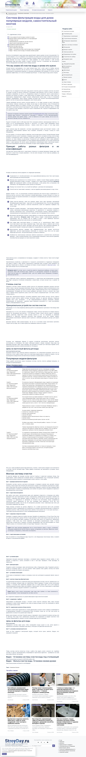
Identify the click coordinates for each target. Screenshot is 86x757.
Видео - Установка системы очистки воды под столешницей (25, 49)
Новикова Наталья (14, 667)
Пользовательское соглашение (67, 746)
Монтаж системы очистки (15, 46)
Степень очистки (14, 40)
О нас (60, 740)
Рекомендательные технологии (67, 750)
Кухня (65, 79)
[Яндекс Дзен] (54, 5)
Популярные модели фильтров (16, 44)
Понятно (4, 753)
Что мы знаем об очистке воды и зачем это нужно (22, 37)
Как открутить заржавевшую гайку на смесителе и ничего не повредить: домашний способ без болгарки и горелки (43, 721)
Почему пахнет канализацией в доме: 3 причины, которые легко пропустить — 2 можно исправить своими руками (42, 690)
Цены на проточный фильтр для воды (19, 43)
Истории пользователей (38, 10)
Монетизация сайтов (64, 747)
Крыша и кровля (68, 49)
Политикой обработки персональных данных (17, 750)
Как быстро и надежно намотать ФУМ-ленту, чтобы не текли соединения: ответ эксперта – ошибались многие (18, 721)
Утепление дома (68, 33)
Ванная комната (68, 77)
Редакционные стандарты (65, 744)
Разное (64, 61)
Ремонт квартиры (24, 10)
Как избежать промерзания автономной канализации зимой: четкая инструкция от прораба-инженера (18, 690)
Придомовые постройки (70, 54)
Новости (50, 10)
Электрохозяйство (68, 52)
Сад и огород (67, 82)
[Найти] (79, 5)
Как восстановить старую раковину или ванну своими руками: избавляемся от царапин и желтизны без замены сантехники (67, 722)
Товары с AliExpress (67, 94)
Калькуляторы (66, 89)
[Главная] (6, 13)
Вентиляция (67, 70)
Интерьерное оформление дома (69, 41)
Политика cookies (63, 752)
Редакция (61, 741)
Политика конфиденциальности (67, 749)
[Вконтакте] (47, 5)
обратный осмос (51, 265)
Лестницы (66, 72)
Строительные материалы (70, 38)
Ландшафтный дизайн (69, 63)
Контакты (61, 743)
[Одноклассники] (51, 5)
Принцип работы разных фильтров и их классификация (23, 38)
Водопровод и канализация (23, 13)
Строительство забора (69, 56)
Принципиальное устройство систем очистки (21, 41)
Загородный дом (68, 74)
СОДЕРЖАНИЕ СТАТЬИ (15, 34)
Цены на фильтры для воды (16, 47)
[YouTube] (57, 5)
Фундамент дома (68, 59)
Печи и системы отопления (71, 44)
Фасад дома (67, 47)
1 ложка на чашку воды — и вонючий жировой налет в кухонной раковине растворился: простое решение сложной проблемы (67, 691)
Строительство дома (11, 10)
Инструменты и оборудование (67, 67)
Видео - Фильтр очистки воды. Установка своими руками (24, 50)
